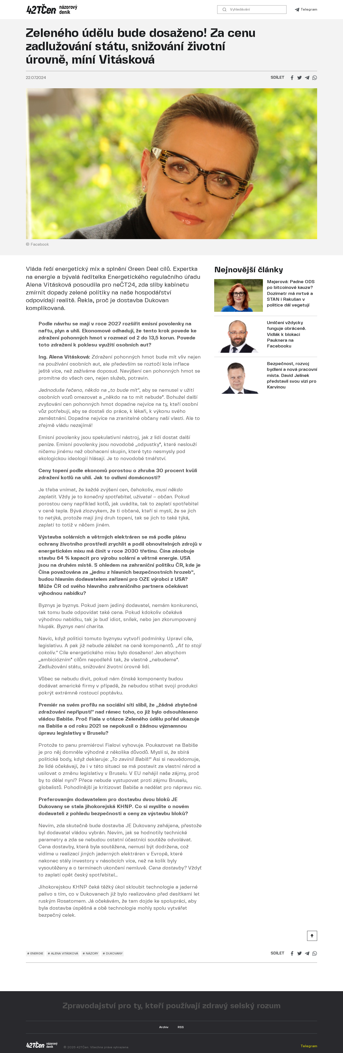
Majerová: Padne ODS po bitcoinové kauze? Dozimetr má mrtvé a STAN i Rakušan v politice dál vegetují (291, 294)
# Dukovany (113, 953)
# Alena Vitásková (63, 953)
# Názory (90, 953)
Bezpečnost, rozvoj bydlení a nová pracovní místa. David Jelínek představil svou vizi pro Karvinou (292, 376)
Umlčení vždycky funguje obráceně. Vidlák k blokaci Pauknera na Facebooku (286, 335)
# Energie (35, 953)
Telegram (309, 9)
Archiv (163, 1027)
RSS (181, 1027)
